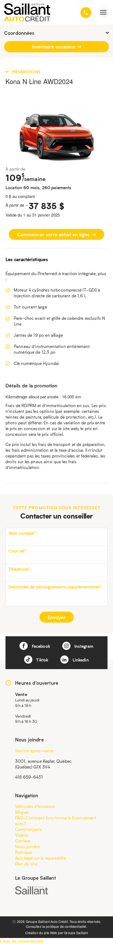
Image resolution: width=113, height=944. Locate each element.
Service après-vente (34, 750)
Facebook (40, 646)
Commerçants (28, 829)
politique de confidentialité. (66, 926)
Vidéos (21, 835)
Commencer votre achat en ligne (54, 234)
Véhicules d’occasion (35, 806)
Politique (23, 852)
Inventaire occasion (54, 46)
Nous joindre (27, 846)
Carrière (22, 841)
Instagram (83, 646)
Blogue (21, 812)
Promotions (25, 71)
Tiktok (41, 660)
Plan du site (26, 864)
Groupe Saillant (76, 932)
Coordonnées (19, 33)
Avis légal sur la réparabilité (40, 858)
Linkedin (80, 660)
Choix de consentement (21, 941)
